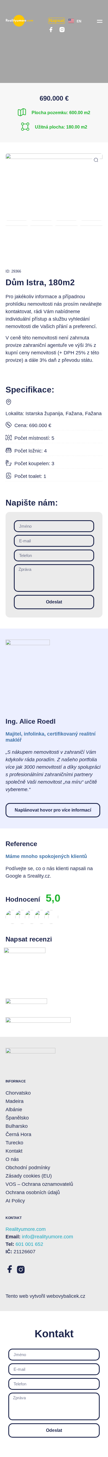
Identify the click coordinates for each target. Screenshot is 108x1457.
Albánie (14, 1109)
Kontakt (14, 1151)
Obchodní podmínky (28, 1167)
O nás (12, 1159)
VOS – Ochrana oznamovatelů (39, 1184)
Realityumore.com (26, 1229)
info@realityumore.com (47, 1236)
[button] (100, 21)
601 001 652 (29, 1244)
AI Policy (15, 1201)
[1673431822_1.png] (54, 183)
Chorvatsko (18, 1093)
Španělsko (17, 1118)
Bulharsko (17, 1126)
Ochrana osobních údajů (33, 1192)
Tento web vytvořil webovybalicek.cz (45, 1296)
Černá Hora (18, 1134)
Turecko (14, 1142)
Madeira (15, 1101)
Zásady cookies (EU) (29, 1176)
